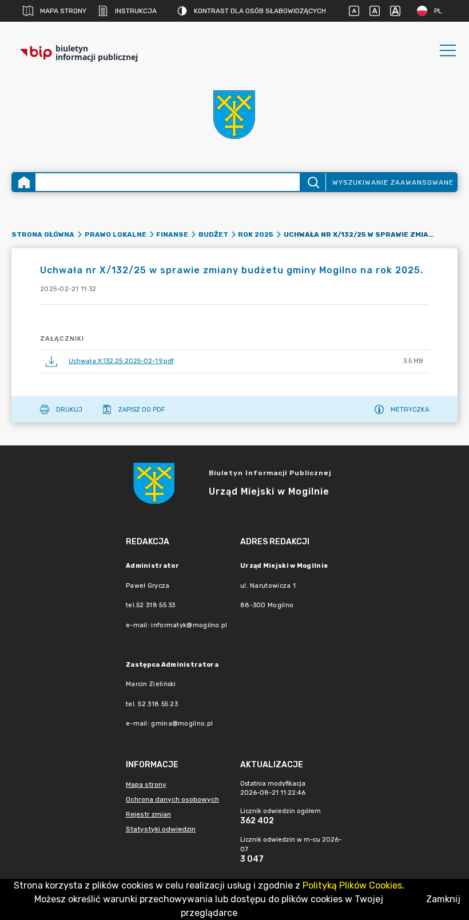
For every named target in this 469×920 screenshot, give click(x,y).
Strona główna (42, 234)
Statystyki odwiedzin (161, 829)
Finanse (172, 234)
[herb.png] (234, 114)
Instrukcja (136, 11)
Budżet (213, 234)
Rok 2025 (255, 234)
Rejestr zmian (148, 814)
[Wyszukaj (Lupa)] (312, 182)
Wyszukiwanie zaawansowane (393, 182)
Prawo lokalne (115, 234)
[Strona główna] (24, 182)
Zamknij (443, 899)
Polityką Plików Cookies (352, 885)
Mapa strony (63, 11)
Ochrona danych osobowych (172, 799)
